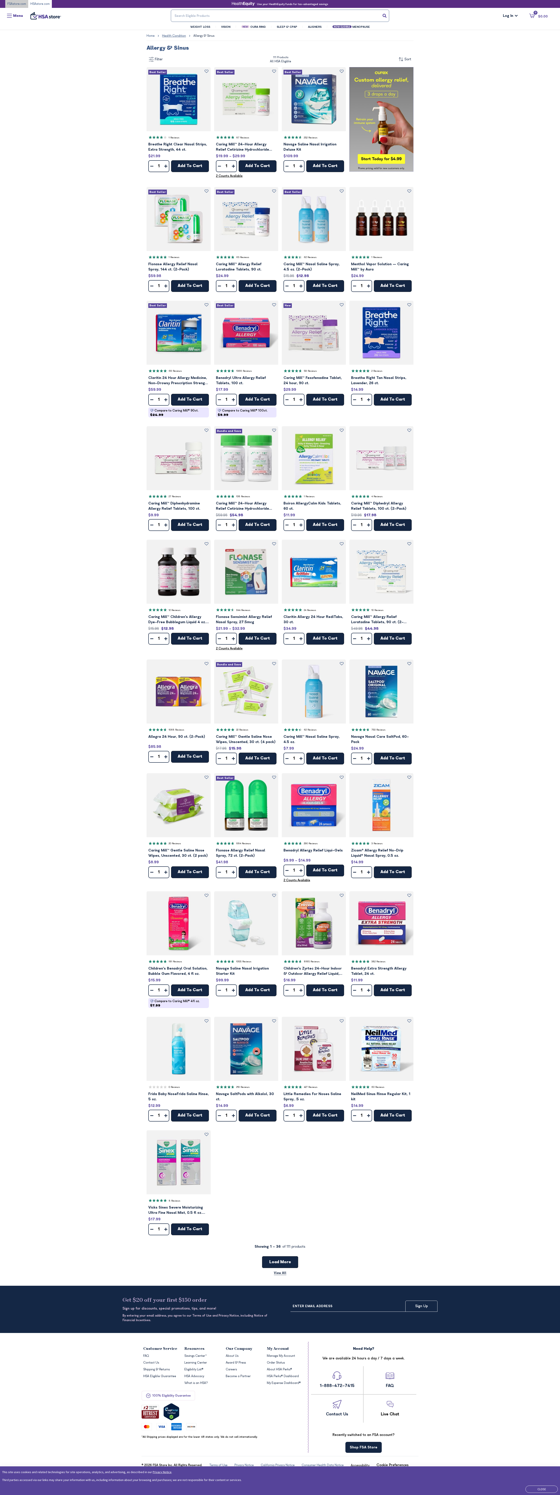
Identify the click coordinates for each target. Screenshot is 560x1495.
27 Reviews (175, 496)
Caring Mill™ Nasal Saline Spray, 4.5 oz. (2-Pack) (312, 266)
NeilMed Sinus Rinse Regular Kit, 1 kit (380, 1096)
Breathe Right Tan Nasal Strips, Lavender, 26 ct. (378, 380)
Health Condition (174, 36)
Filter (159, 59)
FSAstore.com (16, 4)
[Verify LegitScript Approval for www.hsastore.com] (171, 1411)
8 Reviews (174, 1200)
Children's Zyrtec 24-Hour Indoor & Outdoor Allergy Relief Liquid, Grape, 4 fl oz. (313, 971)
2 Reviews (376, 371)
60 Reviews (377, 1087)
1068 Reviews (176, 729)
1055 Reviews (243, 961)
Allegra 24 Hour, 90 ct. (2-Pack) (176, 737)
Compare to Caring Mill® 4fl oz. (175, 1003)
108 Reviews (243, 496)
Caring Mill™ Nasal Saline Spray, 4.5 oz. (312, 739)
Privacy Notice (162, 1472)
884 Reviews (243, 843)
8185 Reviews (312, 961)
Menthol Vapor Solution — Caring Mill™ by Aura (380, 266)
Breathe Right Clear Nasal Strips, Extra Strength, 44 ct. (177, 147)
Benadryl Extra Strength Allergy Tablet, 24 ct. (378, 971)
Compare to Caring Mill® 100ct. (243, 413)
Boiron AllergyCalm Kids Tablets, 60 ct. (312, 506)
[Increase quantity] (166, 166)
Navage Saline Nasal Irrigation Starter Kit (242, 971)
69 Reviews (175, 371)
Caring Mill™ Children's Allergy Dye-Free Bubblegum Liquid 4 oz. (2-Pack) (177, 620)
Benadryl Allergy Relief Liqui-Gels (313, 850)
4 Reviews (377, 496)
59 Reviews (310, 371)
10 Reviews (377, 610)
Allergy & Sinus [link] (203, 36)
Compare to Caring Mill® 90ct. (174, 413)
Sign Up (421, 1306)
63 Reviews (242, 257)
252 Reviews (310, 137)
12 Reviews (174, 610)
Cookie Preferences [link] (392, 1465)
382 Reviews (378, 961)
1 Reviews (174, 137)
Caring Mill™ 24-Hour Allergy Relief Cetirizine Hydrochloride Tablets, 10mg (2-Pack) (242, 506)
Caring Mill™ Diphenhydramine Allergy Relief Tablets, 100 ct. (174, 506)
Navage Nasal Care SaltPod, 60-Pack (380, 739)
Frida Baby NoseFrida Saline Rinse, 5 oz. (178, 1096)
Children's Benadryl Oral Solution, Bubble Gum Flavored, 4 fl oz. (177, 971)
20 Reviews (175, 843)
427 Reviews (310, 1087)
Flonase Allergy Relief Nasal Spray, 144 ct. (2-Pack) (173, 266)
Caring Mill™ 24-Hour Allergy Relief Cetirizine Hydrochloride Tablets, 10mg (242, 147)
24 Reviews (310, 610)
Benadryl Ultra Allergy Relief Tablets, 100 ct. (241, 380)
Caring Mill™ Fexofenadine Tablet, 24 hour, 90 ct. (313, 380)
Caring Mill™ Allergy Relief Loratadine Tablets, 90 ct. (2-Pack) (377, 620)
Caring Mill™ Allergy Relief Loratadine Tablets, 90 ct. (238, 266)
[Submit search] (385, 16)
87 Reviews (242, 137)
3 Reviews (377, 843)
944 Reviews (243, 610)
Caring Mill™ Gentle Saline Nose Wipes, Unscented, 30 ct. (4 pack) (246, 739)
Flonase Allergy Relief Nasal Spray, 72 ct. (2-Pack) (240, 853)
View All (280, 1273)
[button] (179, 99)
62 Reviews (310, 257)
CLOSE (541, 1489)
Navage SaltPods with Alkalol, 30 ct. (245, 1096)
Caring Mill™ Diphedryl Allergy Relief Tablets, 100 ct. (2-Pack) (378, 506)
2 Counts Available (229, 176)
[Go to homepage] (45, 15)
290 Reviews (311, 843)
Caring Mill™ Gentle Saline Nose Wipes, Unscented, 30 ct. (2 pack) (178, 853)
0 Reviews (174, 1087)
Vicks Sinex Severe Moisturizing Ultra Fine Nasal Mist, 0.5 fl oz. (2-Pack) (175, 1210)
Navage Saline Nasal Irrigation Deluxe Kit (310, 147)
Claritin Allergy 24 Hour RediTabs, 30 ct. (313, 619)
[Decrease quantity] (152, 166)
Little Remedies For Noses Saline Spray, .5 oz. (312, 1096)
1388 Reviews (244, 371)
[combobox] (280, 16)
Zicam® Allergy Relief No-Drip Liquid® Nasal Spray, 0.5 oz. (377, 853)
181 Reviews (175, 961)
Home (151, 36)
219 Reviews (243, 1087)
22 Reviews (242, 729)
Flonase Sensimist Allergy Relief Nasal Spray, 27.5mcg (244, 619)
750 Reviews (378, 729)
